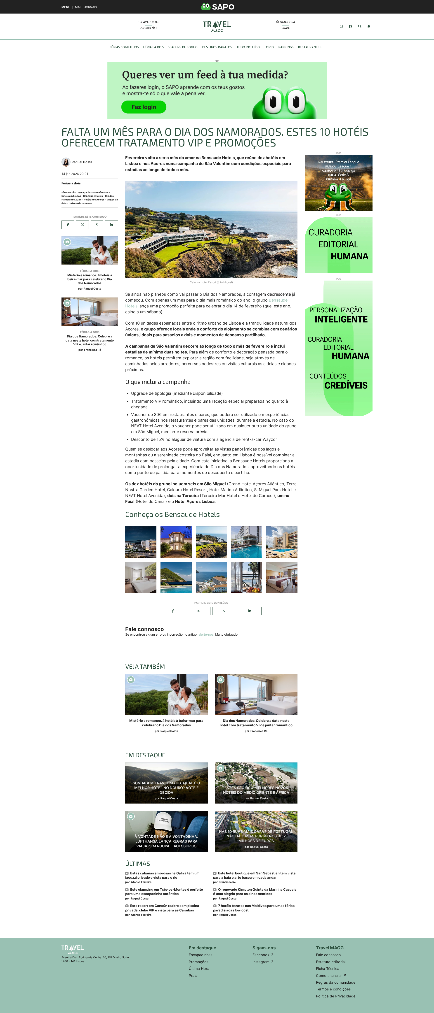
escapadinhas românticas (93, 192)
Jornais (90, 7)
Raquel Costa (92, 288)
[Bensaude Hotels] (140, 542)
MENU (65, 7)
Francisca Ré (92, 349)
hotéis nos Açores (94, 199)
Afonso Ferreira (141, 882)
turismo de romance (80, 203)
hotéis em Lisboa (71, 196)
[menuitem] (126, 47)
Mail (78, 7)
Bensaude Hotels (93, 196)
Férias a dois (71, 183)
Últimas (137, 863)
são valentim (68, 192)
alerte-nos (205, 634)
